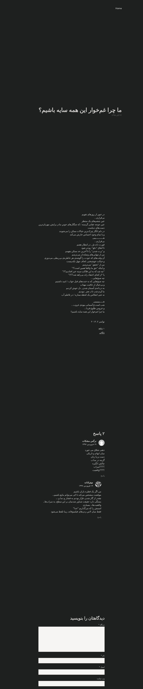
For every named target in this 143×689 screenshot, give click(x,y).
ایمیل (102, 667)
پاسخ (103, 476)
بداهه (101, 328)
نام (103, 656)
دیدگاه (101, 625)
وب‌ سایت (101, 678)
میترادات (88, 482)
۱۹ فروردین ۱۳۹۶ (89, 444)
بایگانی (102, 333)
